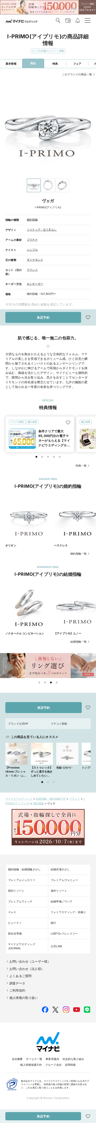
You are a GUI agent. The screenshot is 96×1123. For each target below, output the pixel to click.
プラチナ (32, 239)
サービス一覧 (34, 1059)
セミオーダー (35, 283)
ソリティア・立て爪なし (42, 229)
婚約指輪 (32, 219)
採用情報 (70, 1064)
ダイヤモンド (35, 259)
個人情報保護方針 (31, 1064)
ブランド (74, 798)
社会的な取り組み (73, 1059)
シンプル (32, 249)
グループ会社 (53, 1064)
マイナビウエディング (19, 798)
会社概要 (17, 1059)
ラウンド (32, 269)
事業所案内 (52, 1059)
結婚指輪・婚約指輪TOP (51, 798)
